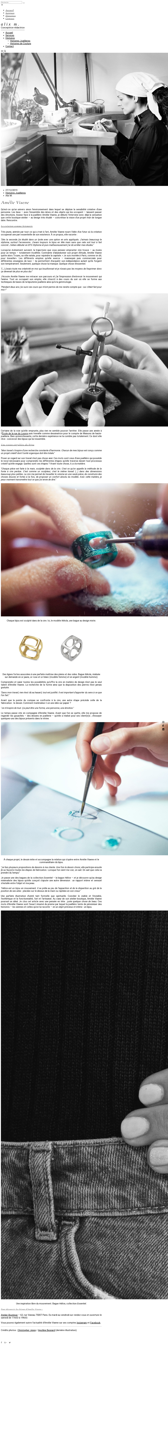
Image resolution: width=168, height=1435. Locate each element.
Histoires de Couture (20, 43)
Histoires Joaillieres (20, 40)
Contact (9, 18)
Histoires (10, 15)
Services (9, 13)
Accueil (9, 10)
